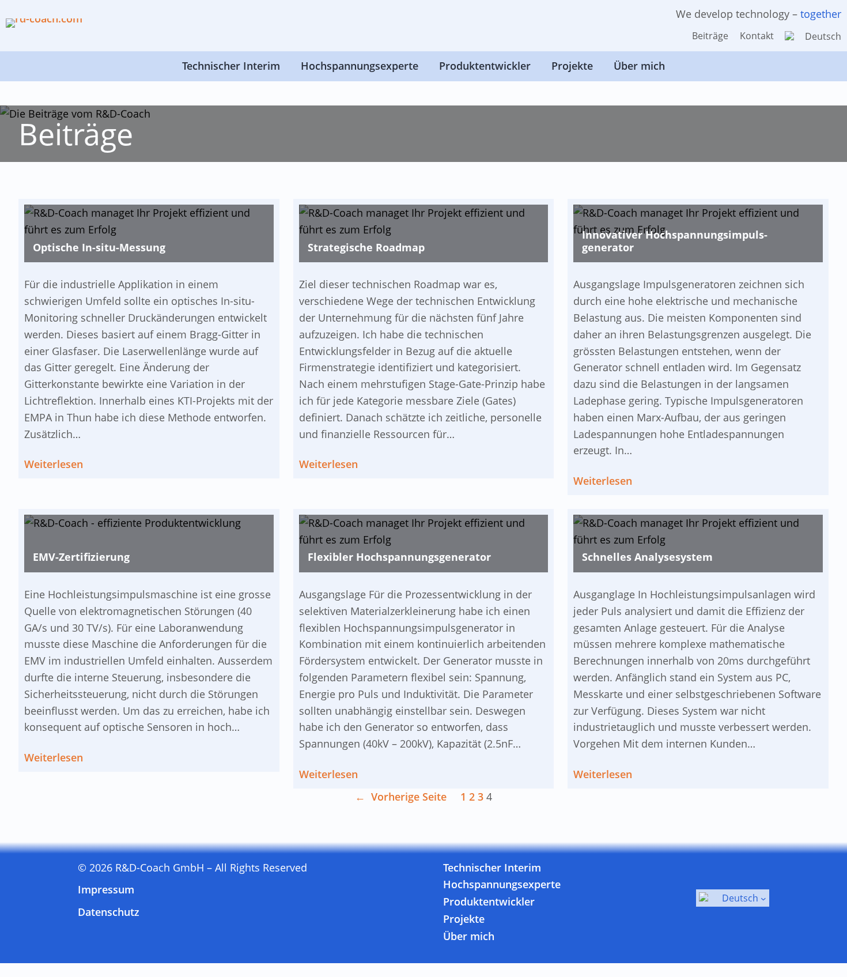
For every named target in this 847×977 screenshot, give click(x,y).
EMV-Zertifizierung (81, 557)
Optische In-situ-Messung (99, 248)
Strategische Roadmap (366, 248)
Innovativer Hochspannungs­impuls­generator (674, 241)
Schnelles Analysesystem (647, 557)
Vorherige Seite (401, 797)
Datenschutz (108, 912)
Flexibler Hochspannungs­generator (399, 557)
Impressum (106, 889)
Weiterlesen (53, 465)
